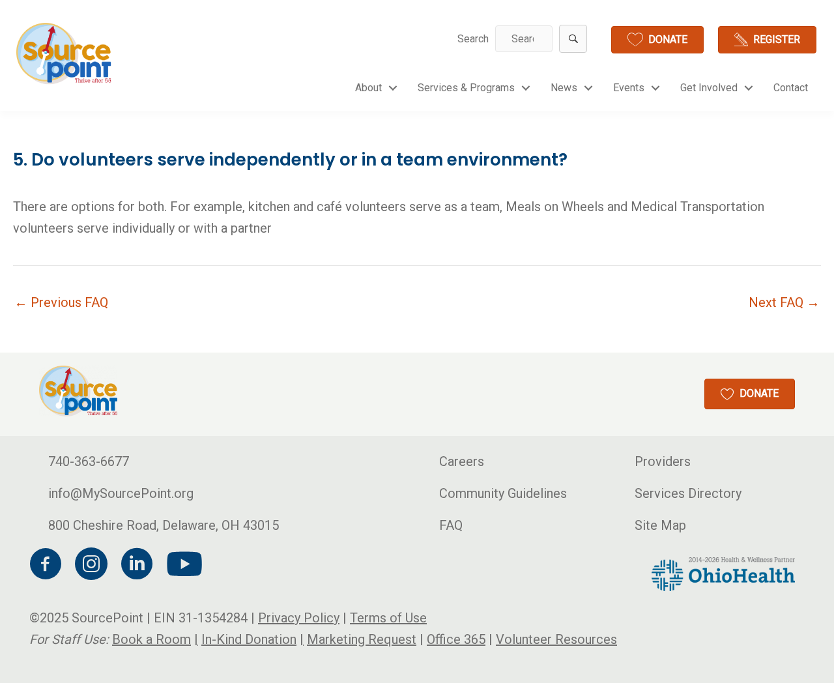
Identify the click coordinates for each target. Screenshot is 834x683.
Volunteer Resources (556, 639)
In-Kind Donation (248, 639)
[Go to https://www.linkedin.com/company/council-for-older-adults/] (137, 566)
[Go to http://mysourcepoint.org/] (65, 53)
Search (473, 39)
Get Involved (709, 87)
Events (628, 87)
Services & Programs (466, 87)
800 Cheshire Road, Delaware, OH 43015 (163, 525)
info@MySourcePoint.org (121, 493)
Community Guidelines (503, 493)
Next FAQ (784, 302)
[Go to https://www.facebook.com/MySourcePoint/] (45, 566)
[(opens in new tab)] (723, 573)
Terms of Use (388, 618)
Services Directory (688, 493)
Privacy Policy (298, 618)
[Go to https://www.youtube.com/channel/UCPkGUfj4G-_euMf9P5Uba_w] (182, 565)
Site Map (660, 525)
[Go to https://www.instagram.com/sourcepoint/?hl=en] (91, 566)
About (368, 87)
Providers (663, 461)
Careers (461, 461)
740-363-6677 (88, 461)
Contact (790, 87)
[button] (573, 39)
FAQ (451, 525)
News (564, 87)
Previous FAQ (61, 302)
